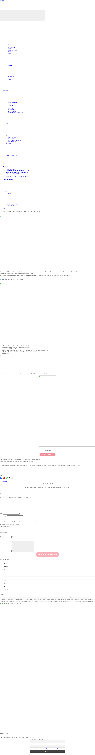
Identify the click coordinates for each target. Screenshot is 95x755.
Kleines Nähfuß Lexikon (14, 140)
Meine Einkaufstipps (8, 179)
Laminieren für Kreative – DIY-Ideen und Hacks (17, 170)
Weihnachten (11, 76)
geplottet (5, 586)
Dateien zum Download (11, 155)
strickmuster (24, 601)
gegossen (5, 572)
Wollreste (78, 601)
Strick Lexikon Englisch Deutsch (16, 112)
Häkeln (7, 123)
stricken (18, 601)
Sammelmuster (12, 108)
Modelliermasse (12, 50)
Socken (81, 599)
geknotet (5, 577)
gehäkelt (5, 569)
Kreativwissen (6, 166)
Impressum (8, 193)
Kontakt (5, 191)
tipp (45, 601)
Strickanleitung (10, 601)
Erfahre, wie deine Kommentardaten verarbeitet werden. (33, 528)
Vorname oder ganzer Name (36, 739)
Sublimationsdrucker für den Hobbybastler (17, 172)
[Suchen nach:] (6, 551)
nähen (31, 599)
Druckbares (9, 79)
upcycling (50, 601)
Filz (9, 45)
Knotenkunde (9, 178)
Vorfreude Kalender (16, 77)
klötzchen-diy (10, 599)
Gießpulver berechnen (12, 167)
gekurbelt (5, 580)
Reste (48, 599)
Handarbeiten (6, 90)
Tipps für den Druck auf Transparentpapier (17, 176)
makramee (26, 599)
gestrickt (5, 589)
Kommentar (2, 511)
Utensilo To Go (12, 141)
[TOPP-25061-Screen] (33, 686)
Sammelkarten (12, 109)
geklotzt (5, 575)
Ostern (10, 65)
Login (4, 208)
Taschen (41, 601)
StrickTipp (31, 601)
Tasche (36, 601)
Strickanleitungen (13, 102)
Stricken (8, 101)
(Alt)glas (10, 44)
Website (1, 519)
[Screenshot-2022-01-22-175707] (16, 729)
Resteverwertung (62, 599)
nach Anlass (9, 64)
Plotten (5, 154)
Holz (9, 48)
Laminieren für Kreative (12, 169)
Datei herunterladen (47, 454)
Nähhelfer (11, 138)
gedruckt (5, 566)
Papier (10, 51)
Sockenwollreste (89, 599)
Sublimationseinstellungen (13, 173)
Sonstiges (3, 601)
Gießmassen (11, 47)
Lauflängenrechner (13, 111)
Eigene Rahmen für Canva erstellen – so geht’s (18, 175)
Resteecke (8, 143)
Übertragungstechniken (87, 601)
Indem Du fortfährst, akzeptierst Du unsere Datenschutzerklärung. (46, 748)
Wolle (9, 53)
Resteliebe (53, 599)
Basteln (5, 32)
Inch (12, 536)
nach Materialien (10, 43)
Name (1, 513)
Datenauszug (11, 205)
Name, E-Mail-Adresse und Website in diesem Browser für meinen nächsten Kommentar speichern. (20, 521)
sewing (77, 599)
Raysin (44, 599)
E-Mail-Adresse (3, 516)
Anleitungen (11, 125)
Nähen (7, 135)
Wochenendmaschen (65, 601)
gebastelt (5, 563)
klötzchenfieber (18, 599)
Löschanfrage (12, 207)
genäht (4, 583)
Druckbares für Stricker (14, 106)
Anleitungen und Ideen (14, 137)
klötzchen (3, 599)
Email (31, 744)
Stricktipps (11, 105)
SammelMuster (70, 599)
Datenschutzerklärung (12, 204)
